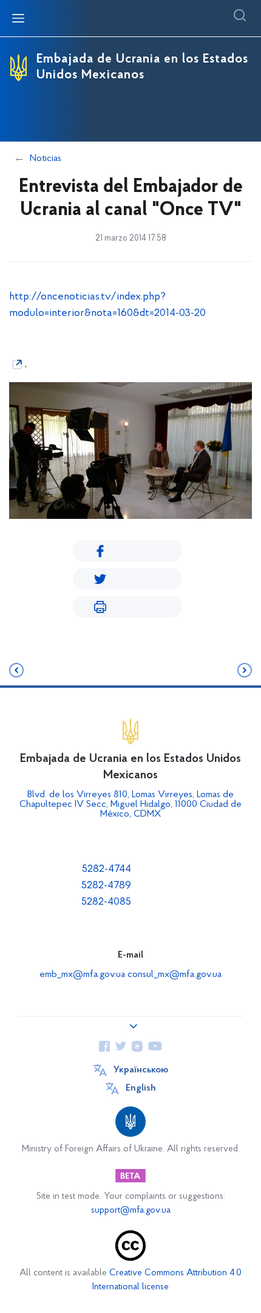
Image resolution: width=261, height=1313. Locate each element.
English (141, 1088)
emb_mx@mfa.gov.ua (82, 974)
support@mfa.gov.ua (131, 1210)
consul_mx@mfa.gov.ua (174, 974)
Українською (141, 1070)
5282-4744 (106, 869)
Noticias (45, 158)
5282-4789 (106, 885)
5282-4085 (106, 902)
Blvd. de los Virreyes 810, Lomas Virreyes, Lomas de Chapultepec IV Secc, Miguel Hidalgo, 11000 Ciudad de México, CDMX (130, 804)
